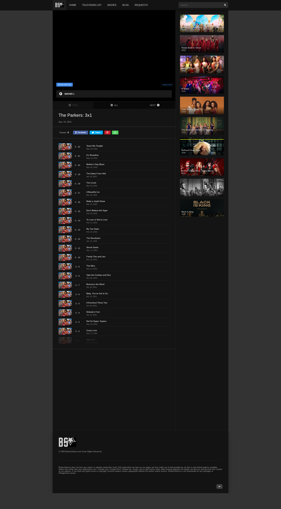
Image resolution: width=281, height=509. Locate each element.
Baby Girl (90, 339)
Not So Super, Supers (96, 321)
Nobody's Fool (93, 312)
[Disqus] (114, 389)
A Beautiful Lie (93, 192)
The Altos (90, 266)
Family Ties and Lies (95, 256)
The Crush (91, 183)
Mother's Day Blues (95, 164)
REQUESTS (141, 5)
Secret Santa (92, 247)
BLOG (125, 5)
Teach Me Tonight (94, 146)
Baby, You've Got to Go (97, 293)
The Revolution (93, 238)
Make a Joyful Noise (95, 201)
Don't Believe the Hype (96, 210)
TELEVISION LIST (92, 5)
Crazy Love (91, 330)
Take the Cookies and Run (98, 275)
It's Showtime (92, 155)
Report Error (167, 85)
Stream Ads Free (64, 85)
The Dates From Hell (96, 173)
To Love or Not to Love (96, 219)
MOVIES (111, 5)
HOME (72, 5)
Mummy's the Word (95, 284)
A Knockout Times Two (96, 303)
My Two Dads (92, 229)
